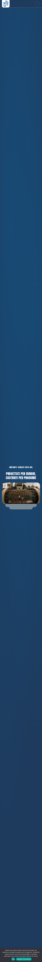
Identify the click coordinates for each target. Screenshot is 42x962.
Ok (13, 959)
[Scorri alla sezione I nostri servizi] (21, 498)
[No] (40, 955)
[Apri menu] (37, 3)
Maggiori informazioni (24, 959)
